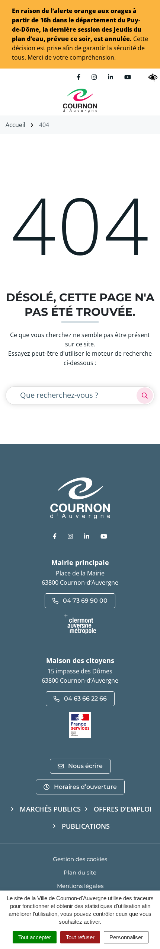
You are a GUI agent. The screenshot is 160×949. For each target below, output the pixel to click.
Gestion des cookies (80, 859)
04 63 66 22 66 (85, 698)
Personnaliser (126, 937)
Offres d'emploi (123, 808)
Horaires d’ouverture (85, 786)
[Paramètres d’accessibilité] (153, 77)
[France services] (80, 724)
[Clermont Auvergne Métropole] (80, 624)
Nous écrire (85, 765)
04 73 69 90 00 (85, 600)
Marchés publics (50, 808)
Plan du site (80, 872)
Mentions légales (80, 885)
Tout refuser (80, 937)
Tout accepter (34, 937)
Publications (86, 826)
